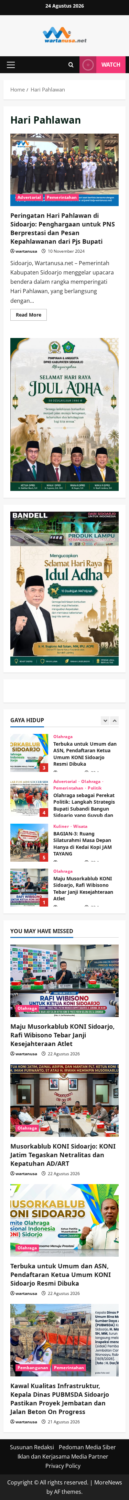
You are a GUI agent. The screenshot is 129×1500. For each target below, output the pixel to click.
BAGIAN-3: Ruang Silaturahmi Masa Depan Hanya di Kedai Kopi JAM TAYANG (29, 798)
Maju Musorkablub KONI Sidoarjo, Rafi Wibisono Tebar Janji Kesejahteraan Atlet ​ (29, 843)
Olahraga (91, 737)
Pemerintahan (62, 197)
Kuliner (61, 782)
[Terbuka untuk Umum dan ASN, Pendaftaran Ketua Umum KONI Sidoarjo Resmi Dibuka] (64, 1220)
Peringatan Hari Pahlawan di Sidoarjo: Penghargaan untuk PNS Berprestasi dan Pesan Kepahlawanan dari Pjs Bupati (64, 170)
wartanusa (26, 251)
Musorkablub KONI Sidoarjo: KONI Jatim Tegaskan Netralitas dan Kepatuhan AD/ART (29, 888)
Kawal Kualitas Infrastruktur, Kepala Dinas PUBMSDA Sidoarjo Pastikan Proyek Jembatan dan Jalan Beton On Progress (59, 1399)
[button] (10, 65)
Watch (110, 64)
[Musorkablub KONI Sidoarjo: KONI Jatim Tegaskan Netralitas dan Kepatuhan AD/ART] (64, 1100)
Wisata (80, 782)
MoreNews (108, 1482)
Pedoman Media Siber (87, 1447)
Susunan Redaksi (32, 1447)
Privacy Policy (62, 1466)
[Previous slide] (105, 720)
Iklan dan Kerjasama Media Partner (63, 1456)
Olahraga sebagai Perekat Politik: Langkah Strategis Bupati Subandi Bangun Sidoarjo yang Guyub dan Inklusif (29, 753)
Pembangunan (33, 1368)
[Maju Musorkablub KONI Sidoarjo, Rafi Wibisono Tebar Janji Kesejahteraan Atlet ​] (64, 981)
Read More (31, 316)
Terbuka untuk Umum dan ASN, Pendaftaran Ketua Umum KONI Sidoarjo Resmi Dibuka (60, 1274)
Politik (94, 743)
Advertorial (29, 197)
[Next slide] (114, 720)
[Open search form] (71, 64)
